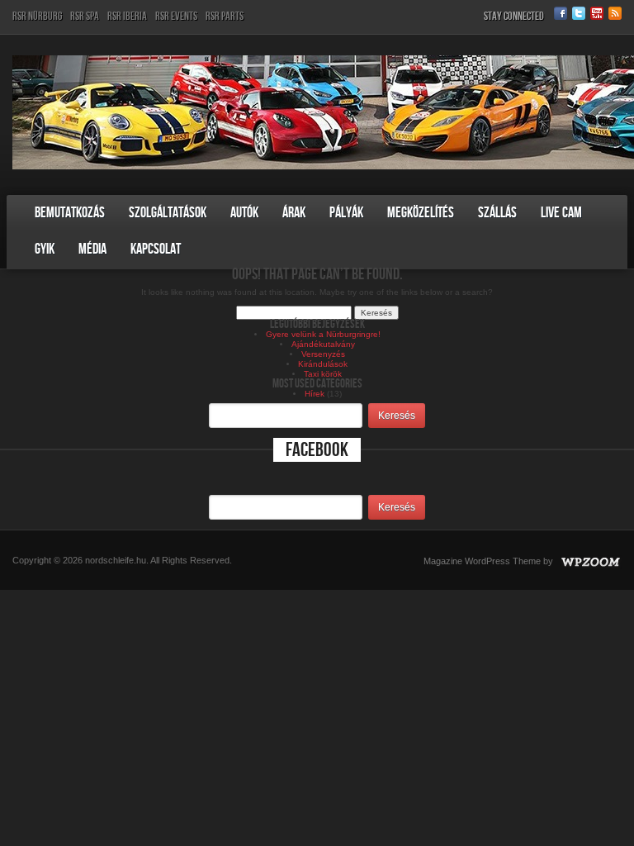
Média (92, 249)
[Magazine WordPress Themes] (589, 561)
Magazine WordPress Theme (482, 561)
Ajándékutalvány (323, 344)
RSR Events (176, 16)
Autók (244, 212)
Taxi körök (323, 373)
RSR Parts (225, 16)
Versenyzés (323, 354)
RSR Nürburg (37, 16)
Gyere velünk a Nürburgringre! (323, 334)
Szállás (497, 212)
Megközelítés (420, 212)
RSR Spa (84, 16)
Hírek (314, 393)
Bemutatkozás (70, 212)
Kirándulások (323, 363)
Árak (293, 212)
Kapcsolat (155, 249)
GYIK (44, 249)
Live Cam (561, 212)
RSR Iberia (127, 16)
